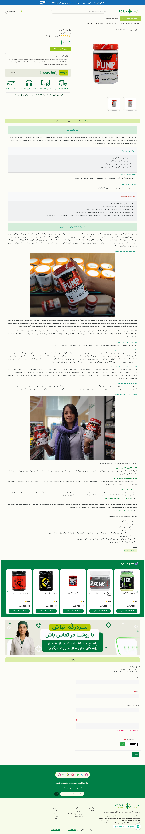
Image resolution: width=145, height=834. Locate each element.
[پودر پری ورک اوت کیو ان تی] (19, 581)
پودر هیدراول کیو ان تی (50, 593)
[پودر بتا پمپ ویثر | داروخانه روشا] (118, 806)
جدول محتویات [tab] (59, 121)
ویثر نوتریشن (64, 33)
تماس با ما (55, 814)
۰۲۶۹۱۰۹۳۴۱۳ (55, 830)
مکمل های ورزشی (125, 23)
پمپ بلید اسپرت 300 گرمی (76, 593)
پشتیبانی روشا (55, 809)
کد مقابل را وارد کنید (132, 739)
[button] (7, 591)
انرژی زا (116, 23)
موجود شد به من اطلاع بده (60, 49)
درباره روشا (80, 811)
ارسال (136, 754)
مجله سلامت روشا (112, 18)
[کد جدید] (122, 744)
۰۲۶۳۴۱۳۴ (72, 830)
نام (138, 677)
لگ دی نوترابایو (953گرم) (130, 593)
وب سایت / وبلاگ (133, 705)
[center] (52, 11)
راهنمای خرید (91, 809)
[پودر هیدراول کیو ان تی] (46, 581)
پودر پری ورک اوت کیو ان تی (21, 593)
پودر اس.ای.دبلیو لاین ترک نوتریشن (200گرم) (100, 594)
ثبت (56, 794)
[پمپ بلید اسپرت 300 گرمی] (73, 581)
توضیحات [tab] (88, 121)
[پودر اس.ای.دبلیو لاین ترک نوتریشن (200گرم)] (100, 581)
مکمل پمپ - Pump (105, 23)
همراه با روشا (78, 808)
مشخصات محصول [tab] (74, 121)
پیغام (137, 720)
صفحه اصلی (136, 23)
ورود (13, 11)
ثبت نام (8, 11)
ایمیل (137, 691)
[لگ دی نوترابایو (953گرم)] (127, 581)
